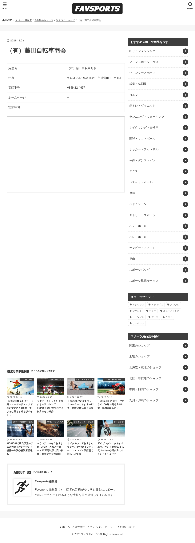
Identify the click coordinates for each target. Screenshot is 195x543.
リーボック (138, 323)
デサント (137, 311)
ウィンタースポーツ (142, 72)
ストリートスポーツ (142, 215)
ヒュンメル (138, 317)
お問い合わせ (127, 527)
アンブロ (174, 304)
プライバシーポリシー (102, 527)
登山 (132, 258)
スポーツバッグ (139, 269)
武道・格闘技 (138, 83)
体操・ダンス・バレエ (144, 160)
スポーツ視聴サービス (144, 280)
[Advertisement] (66, 231)
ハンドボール (138, 226)
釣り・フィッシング (142, 50)
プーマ (154, 317)
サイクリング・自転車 (144, 127)
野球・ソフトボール (142, 138)
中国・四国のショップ (144, 389)
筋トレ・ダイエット (142, 105)
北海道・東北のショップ (145, 367)
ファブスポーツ (90, 534)
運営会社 (80, 527)
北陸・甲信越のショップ (145, 378)
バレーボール (138, 237)
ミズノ (169, 317)
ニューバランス (171, 311)
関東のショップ (139, 345)
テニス (133, 171)
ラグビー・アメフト (142, 247)
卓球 (132, 193)
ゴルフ (133, 94)
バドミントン (138, 204)
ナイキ (152, 311)
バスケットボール (141, 182)
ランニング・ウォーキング (146, 116)
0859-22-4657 (76, 87)
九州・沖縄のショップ (144, 400)
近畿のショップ (139, 356)
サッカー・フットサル (144, 149)
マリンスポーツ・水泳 (144, 61)
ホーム (66, 527)
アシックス (138, 304)
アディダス (157, 304)
